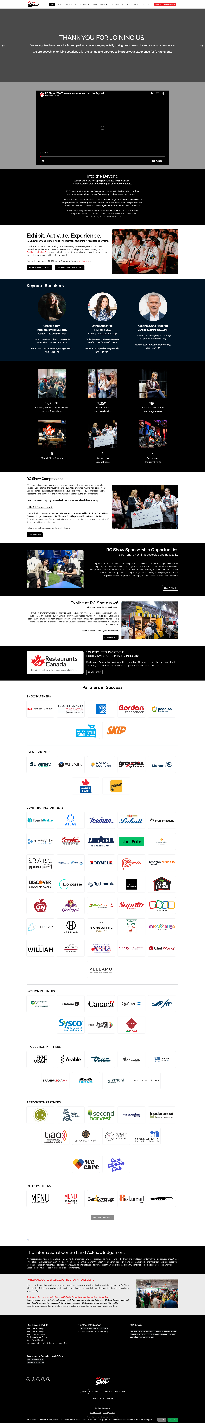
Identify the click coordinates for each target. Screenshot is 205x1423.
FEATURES (107, 1391)
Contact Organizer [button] (102, 1408)
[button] (101, 79)
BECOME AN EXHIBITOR (39, 268)
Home (52, 4)
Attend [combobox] (83, 4)
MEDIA (110, 1399)
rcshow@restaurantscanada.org (94, 1331)
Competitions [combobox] (99, 4)
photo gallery (84, 261)
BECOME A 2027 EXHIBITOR (165, 4)
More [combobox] (144, 4)
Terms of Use (95, 1413)
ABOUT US (120, 1391)
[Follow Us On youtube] (48, 1379)
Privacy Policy (109, 1413)
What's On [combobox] (131, 4)
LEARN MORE (34, 535)
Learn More (94, 672)
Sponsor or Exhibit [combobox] (66, 4)
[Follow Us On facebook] (33, 1379)
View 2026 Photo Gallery (70, 268)
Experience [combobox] (115, 4)
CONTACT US (98, 1399)
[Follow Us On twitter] (28, 1379)
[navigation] (100, 4)
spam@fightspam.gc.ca (37, 1306)
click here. (113, 1306)
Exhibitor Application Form (38, 252)
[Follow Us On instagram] (43, 1379)
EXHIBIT (96, 1391)
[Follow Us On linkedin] (38, 1379)
